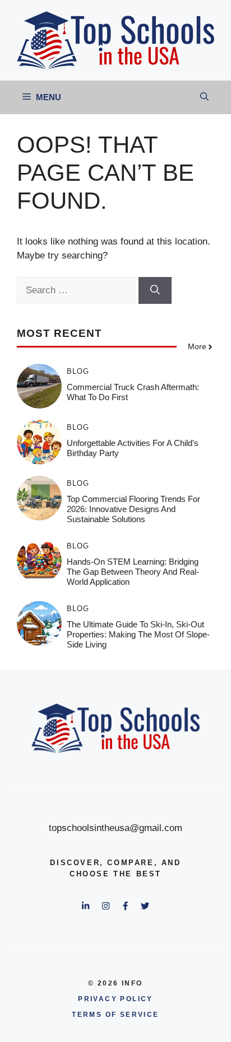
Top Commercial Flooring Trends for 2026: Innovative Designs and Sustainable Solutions (133, 509)
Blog (78, 371)
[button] (204, 97)
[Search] (155, 290)
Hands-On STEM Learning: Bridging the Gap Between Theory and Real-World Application (133, 571)
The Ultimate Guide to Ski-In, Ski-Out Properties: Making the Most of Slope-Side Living (138, 634)
